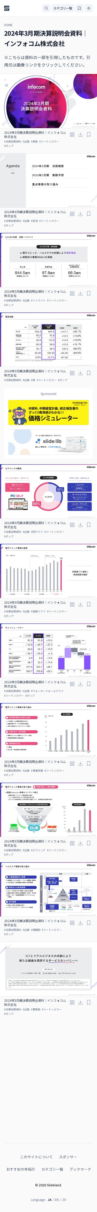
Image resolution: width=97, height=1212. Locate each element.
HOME (8, 25)
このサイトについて (36, 1156)
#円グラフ (37, 532)
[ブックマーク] (89, 134)
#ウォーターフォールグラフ (47, 691)
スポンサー (68, 1156)
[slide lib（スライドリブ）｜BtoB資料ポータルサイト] (48, 442)
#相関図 (35, 930)
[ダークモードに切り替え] (89, 8)
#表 (33, 380)
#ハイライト (38, 300)
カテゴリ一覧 (63, 8)
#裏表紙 (35, 1009)
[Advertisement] (48, 1074)
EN (57, 1199)
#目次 (34, 221)
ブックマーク (80, 1169)
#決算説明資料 (12, 141)
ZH (64, 1199)
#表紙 (34, 141)
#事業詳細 (37, 770)
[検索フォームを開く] (46, 8)
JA (49, 1199)
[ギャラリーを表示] (72, 134)
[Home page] (6, 8)
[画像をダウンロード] (80, 134)
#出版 (26, 141)
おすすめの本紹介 (20, 1169)
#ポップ (8, 146)
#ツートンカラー (49, 141)
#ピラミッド (38, 850)
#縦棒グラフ (38, 611)
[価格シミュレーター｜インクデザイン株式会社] (48, 412)
